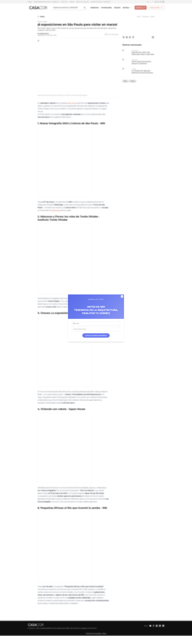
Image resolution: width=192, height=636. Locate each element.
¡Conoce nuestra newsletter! (96, 335)
